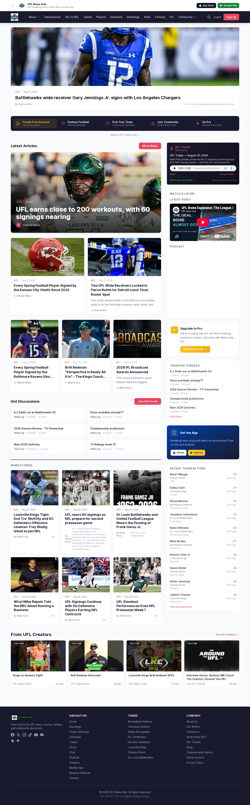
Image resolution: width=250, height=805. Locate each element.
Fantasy (160, 17)
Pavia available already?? (186, 380)
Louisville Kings (137, 747)
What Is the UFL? (196, 736)
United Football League (136, 796)
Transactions (52, 17)
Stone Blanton (179, 501)
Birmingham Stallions (140, 721)
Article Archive (195, 757)
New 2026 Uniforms (182, 407)
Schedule (116, 17)
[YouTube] (36, 735)
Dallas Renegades (139, 731)
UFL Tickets (193, 742)
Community (185, 17)
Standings (133, 17)
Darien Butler (178, 567)
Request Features (80, 772)
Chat (72, 752)
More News (150, 145)
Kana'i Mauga (179, 474)
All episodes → (228, 174)
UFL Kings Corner (22, 683)
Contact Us (193, 731)
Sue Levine (100, 310)
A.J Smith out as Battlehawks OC (191, 371)
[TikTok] (30, 735)
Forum (73, 747)
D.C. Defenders (137, 736)
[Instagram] (24, 735)
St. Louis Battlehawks (140, 757)
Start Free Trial (193, 349)
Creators (74, 762)
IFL (118, 362)
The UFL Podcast (195, 683)
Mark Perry (74, 382)
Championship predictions (187, 398)
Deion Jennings (180, 581)
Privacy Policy (195, 762)
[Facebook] (12, 735)
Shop (189, 747)
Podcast (74, 757)
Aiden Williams (179, 527)
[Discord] (42, 735)
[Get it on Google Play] (18, 740)
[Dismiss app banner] (13, 5)
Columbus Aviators (139, 726)
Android (198, 452)
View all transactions (181, 606)
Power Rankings (79, 731)
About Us (191, 721)
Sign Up (231, 17)
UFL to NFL (72, 17)
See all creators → (227, 634)
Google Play (230, 5)
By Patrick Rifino (24, 104)
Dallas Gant (177, 487)
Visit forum (176, 416)
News (32, 17)
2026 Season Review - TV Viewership (194, 389)
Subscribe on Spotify (181, 180)
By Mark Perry (21, 536)
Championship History (199, 752)
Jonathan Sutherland (183, 514)
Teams (87, 17)
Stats (147, 17)
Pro (172, 17)
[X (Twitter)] (18, 735)
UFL (17, 91)
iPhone (180, 452)
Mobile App (76, 767)
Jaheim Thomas (180, 594)
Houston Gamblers (139, 742)
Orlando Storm (136, 752)
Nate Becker (178, 541)
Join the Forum (147, 401)
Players (101, 17)
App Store (208, 5)
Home (73, 721)
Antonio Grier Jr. (180, 554)
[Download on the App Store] (12, 740)
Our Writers (193, 726)
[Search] (209, 17)
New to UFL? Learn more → (125, 134)
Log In (217, 17)
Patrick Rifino (24, 296)
